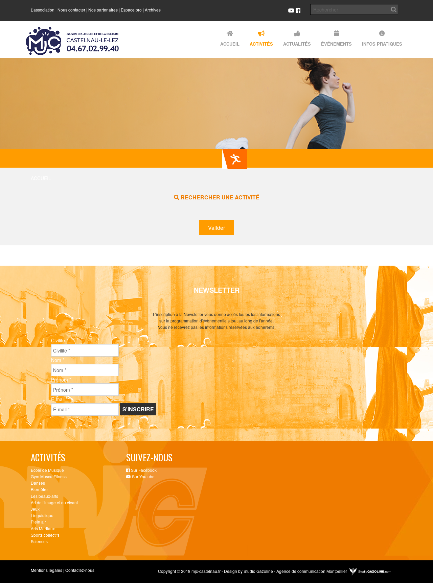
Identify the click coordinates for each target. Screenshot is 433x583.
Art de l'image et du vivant (54, 502)
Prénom (61, 379)
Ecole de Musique (47, 470)
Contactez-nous (79, 570)
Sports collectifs (45, 535)
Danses (38, 483)
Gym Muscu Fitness (49, 476)
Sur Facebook (143, 470)
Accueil (41, 178)
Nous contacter (71, 10)
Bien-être (39, 489)
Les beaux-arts (44, 496)
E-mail (59, 399)
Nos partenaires (103, 10)
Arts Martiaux (43, 528)
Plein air (38, 522)
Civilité (59, 340)
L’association (42, 10)
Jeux (35, 509)
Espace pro (131, 10)
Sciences (39, 541)
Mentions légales (46, 570)
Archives (153, 10)
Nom (57, 360)
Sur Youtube (143, 476)
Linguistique (42, 515)
